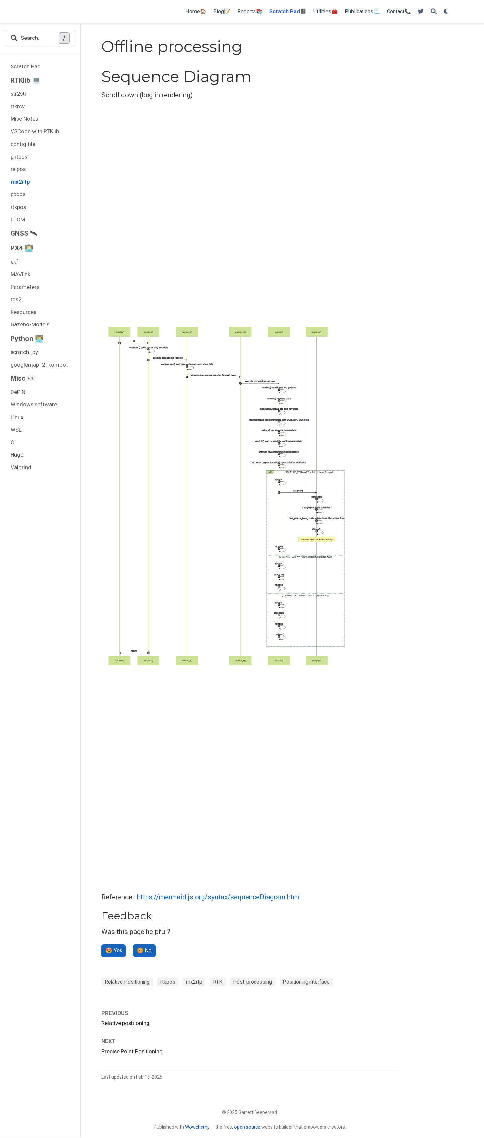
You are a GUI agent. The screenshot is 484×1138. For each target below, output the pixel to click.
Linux (17, 417)
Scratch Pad (25, 66)
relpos (18, 169)
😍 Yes (113, 950)
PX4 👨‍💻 (22, 248)
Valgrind (21, 467)
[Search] (434, 11)
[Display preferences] (446, 11)
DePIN (18, 392)
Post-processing (252, 982)
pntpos (19, 156)
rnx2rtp (20, 181)
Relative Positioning (127, 982)
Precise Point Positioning (132, 1051)
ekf (14, 261)
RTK (217, 982)
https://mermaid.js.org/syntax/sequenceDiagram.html (219, 897)
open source (247, 1127)
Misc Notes (24, 119)
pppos (18, 194)
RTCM (18, 219)
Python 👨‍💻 (27, 339)
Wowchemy (197, 1127)
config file (23, 144)
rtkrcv (18, 106)
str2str (19, 94)
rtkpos (18, 207)
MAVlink (20, 274)
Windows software (34, 404)
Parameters (25, 287)
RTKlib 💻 (25, 80)
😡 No (144, 950)
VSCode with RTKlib (35, 131)
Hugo (17, 455)
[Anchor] (157, 915)
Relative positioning (125, 1023)
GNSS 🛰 (24, 233)
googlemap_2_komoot (39, 364)
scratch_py (24, 352)
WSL (16, 430)
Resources (23, 312)
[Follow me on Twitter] (421, 11)
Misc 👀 (23, 378)
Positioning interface (306, 982)
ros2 (16, 299)
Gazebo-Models (30, 324)
